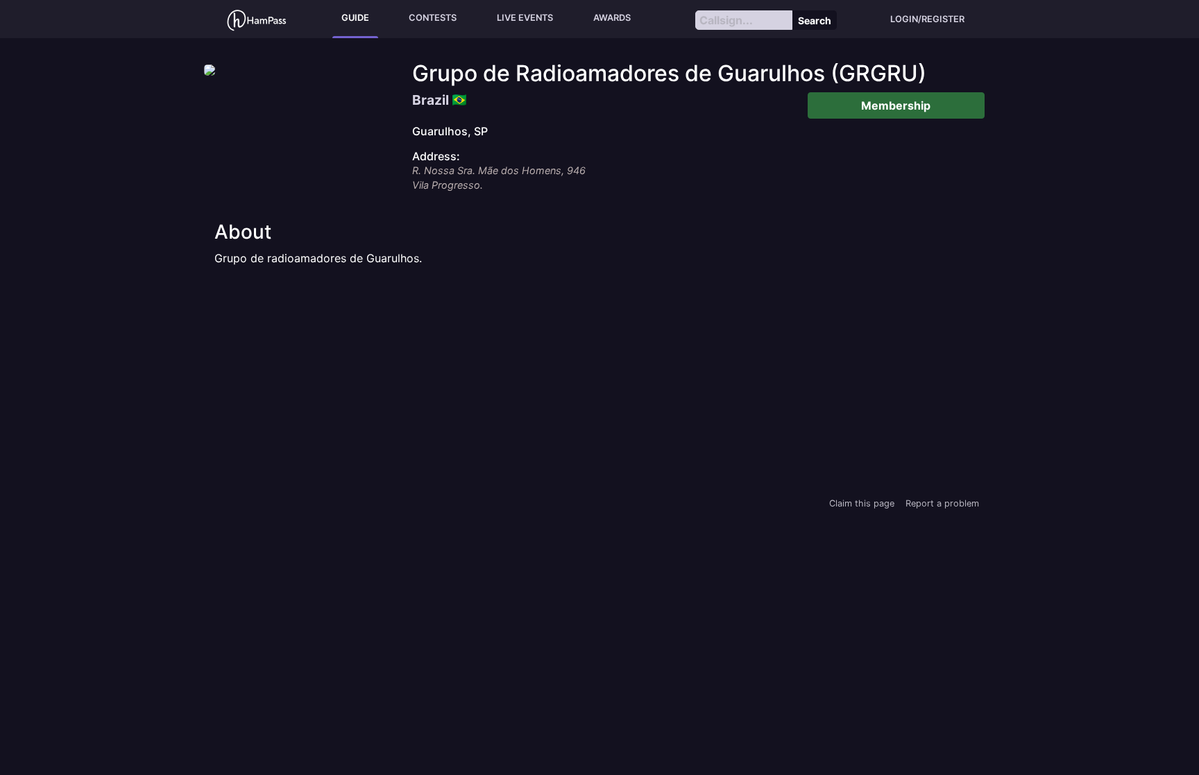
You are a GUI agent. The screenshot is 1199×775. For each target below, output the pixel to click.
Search (814, 20)
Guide (355, 17)
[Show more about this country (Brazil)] (459, 96)
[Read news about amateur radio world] (257, 19)
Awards (612, 17)
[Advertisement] (599, 380)
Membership (895, 105)
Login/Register (927, 19)
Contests (433, 17)
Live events (525, 17)
